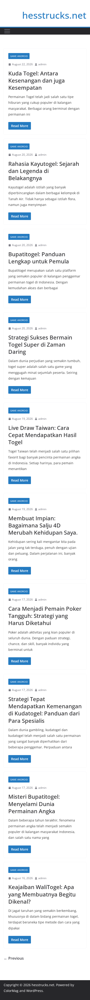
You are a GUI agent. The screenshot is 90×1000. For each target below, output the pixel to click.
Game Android (19, 56)
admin (42, 64)
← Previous (14, 958)
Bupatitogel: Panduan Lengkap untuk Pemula (38, 257)
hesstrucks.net (54, 15)
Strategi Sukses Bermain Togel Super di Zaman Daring (40, 344)
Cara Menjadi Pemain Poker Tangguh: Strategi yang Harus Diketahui (44, 616)
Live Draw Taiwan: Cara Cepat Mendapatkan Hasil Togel (42, 435)
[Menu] (7, 31)
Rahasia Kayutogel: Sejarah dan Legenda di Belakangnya (43, 171)
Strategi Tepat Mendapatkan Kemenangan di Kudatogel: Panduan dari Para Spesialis (45, 709)
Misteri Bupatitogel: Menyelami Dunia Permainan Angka (34, 804)
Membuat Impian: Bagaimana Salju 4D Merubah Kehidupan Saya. (43, 525)
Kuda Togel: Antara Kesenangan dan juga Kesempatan (36, 80)
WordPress (34, 990)
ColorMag (11, 990)
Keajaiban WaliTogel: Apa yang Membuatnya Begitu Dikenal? (42, 894)
